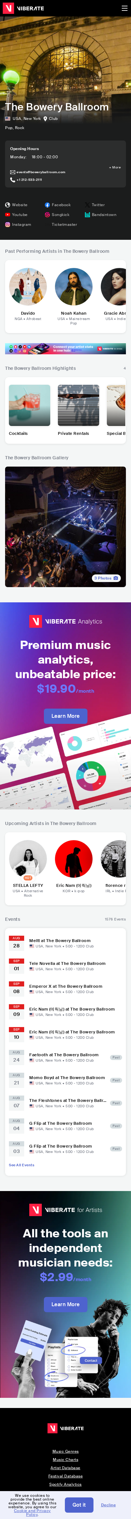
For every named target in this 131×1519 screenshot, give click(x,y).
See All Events (21, 1165)
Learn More (66, 716)
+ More (115, 167)
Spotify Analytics (65, 1484)
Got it (79, 1505)
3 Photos (102, 578)
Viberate (23, 8)
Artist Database (65, 1467)
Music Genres (65, 1451)
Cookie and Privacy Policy (32, 1512)
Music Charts (65, 1459)
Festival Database (65, 1476)
